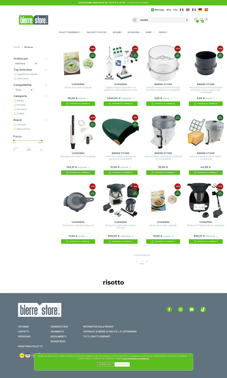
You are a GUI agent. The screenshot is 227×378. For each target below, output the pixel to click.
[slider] (14, 140)
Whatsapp (159, 10)
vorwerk (21, 124)
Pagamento (57, 331)
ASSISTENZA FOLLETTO (30, 346)
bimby (20, 100)
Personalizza (105, 364)
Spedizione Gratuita (27, 74)
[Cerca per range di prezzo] (41, 150)
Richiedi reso (58, 341)
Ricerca (28, 47)
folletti (20, 113)
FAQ (175, 10)
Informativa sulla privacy (98, 326)
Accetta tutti (122, 364)
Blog (169, 10)
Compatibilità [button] (23, 85)
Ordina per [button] (21, 58)
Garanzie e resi (59, 326)
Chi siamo (23, 326)
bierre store (23, 129)
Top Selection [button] (23, 69)
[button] (190, 356)
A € (28, 148)
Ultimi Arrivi (22, 78)
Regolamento (59, 336)
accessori (22, 109)
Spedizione (24, 336)
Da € (16, 148)
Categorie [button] (20, 96)
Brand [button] (17, 120)
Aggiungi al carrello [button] (80, 103)
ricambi (21, 105)
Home (17, 47)
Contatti (23, 331)
